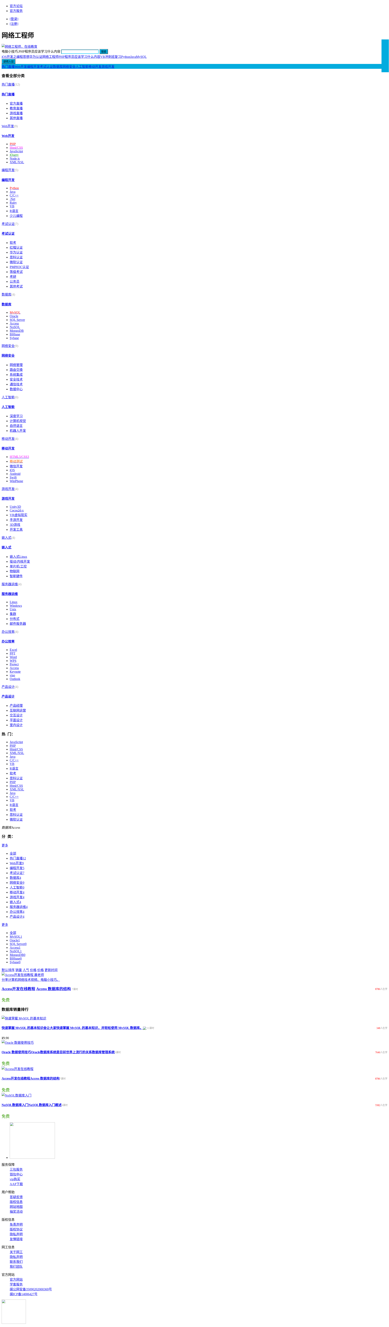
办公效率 (8, 631)
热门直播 (8, 66)
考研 (13, 276)
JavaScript (16, 151)
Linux (13, 602)
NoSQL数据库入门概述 (45, 1105)
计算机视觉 (18, 421)
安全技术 (16, 379)
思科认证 (16, 257)
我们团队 (16, 1266)
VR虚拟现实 (18, 515)
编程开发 (33, 66)
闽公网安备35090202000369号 (31, 1289)
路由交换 (16, 369)
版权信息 (16, 1202)
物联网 (14, 571)
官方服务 (16, 11)
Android (15, 473)
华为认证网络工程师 (44, 56)
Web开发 (21, 66)
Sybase (14, 338)
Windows (16, 605)
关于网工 (16, 1252)
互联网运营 (18, 710)
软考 (13, 242)
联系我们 (16, 1261)
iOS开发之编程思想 (15, 56)
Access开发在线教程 (18, 989)
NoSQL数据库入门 (15, 1105)
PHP (13, 745)
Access (14, 323)
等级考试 (16, 272)
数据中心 (16, 389)
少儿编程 (16, 215)
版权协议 (16, 1229)
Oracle (14, 316)
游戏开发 (108, 66)
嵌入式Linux (18, 556)
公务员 (14, 281)
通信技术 (16, 384)
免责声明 (16, 1224)
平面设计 (16, 720)
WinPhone (16, 481)
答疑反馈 (16, 1197)
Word (13, 657)
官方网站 (16, 1279)
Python (125, 56)
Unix (13, 609)
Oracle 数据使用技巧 (16, 1052)
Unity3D (15, 506)
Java (133, 56)
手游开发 (16, 520)
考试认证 (46, 66)
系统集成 (16, 374)
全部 (13, 853)
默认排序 (8, 970)
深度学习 (16, 416)
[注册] (14, 23)
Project (14, 664)
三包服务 (16, 1169)
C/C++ (14, 195)
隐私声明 (16, 1234)
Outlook (15, 679)
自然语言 (16, 425)
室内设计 (16, 725)
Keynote (15, 671)
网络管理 (16, 365)
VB (12, 206)
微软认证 (16, 262)
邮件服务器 (18, 623)
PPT (12, 653)
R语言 (14, 211)
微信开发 (16, 466)
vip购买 (15, 1179)
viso (12, 675)
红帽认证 (16, 247)
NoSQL (15, 327)
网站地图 (16, 1206)
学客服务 (16, 1284)
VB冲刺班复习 (110, 56)
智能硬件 (16, 576)
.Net (12, 199)
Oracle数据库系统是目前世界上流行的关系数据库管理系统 (73, 1052)
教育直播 (16, 108)
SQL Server (17, 319)
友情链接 (16, 1239)
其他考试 (16, 286)
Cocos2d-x (17, 510)
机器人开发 (18, 430)
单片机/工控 (18, 566)
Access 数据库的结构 (53, 989)
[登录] (14, 19)
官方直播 (16, 103)
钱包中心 (16, 1174)
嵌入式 (6, 537)
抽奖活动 (16, 1211)
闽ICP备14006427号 (23, 1294)
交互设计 (16, 715)
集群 (13, 614)
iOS (12, 470)
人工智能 (82, 66)
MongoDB (17, 330)
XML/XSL (17, 162)
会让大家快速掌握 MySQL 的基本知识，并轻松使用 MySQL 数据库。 (93, 1028)
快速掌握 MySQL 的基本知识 (22, 1028)
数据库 (58, 66)
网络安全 (69, 66)
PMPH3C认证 (19, 267)
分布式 (14, 619)
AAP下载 (16, 1184)
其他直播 (16, 118)
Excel (13, 649)
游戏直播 (16, 113)
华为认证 (16, 252)
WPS (13, 660)
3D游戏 (15, 524)
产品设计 (8, 686)
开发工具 (16, 529)
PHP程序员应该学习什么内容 (79, 56)
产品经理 (16, 705)
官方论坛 (16, 6)
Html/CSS (16, 749)
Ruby (13, 202)
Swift (13, 477)
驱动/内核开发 (20, 561)
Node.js (15, 158)
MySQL (141, 56)
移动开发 (95, 66)
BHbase (15, 334)
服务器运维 (10, 584)
